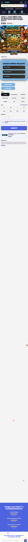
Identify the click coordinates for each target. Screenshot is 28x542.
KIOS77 (14, 128)
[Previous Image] (2, 41)
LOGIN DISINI (8, 88)
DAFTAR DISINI (8, 84)
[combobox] (12, 5)
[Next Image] (25, 41)
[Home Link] (7, 2)
